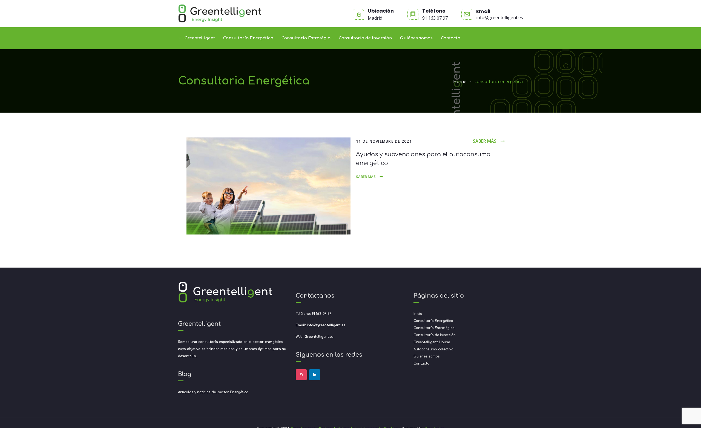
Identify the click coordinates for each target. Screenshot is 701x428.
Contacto (450, 38)
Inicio (417, 314)
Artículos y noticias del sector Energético (213, 392)
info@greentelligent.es (499, 17)
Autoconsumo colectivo (433, 349)
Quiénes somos (416, 38)
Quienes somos (426, 356)
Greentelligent (200, 38)
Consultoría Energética (248, 38)
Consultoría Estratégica (434, 328)
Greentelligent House (431, 342)
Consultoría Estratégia (306, 38)
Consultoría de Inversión (365, 38)
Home (459, 81)
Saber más (484, 141)
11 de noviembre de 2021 (384, 141)
